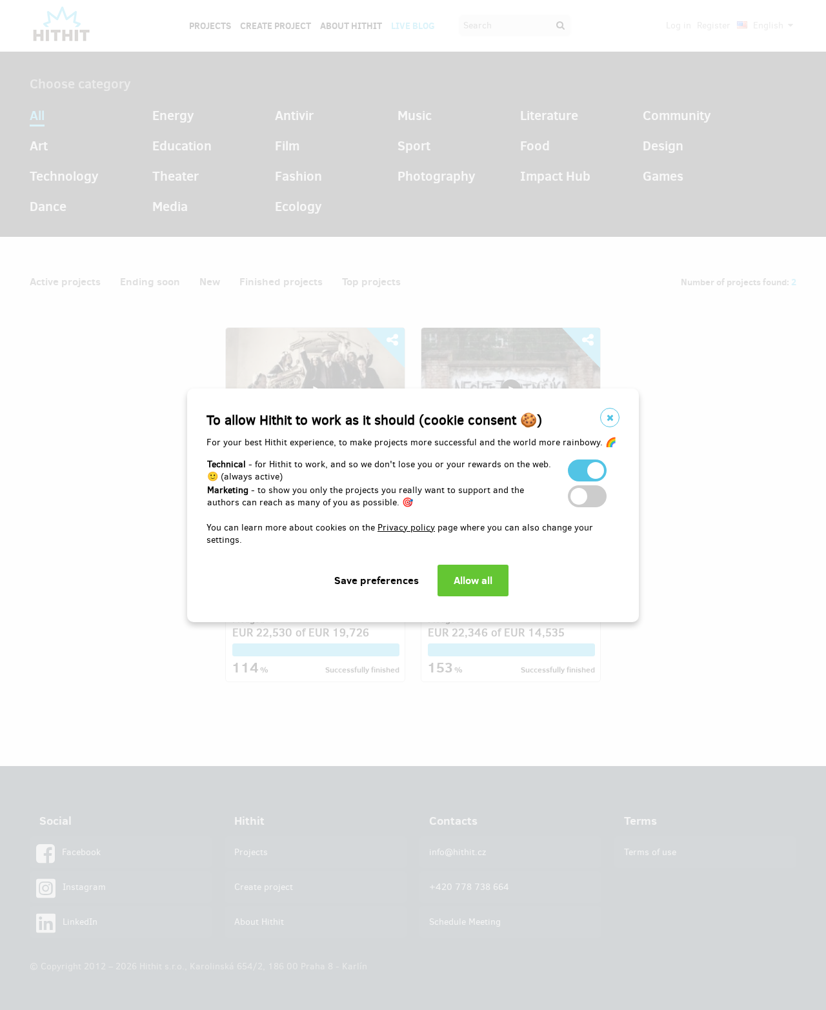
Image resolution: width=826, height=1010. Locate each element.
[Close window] (610, 417)
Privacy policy (406, 527)
